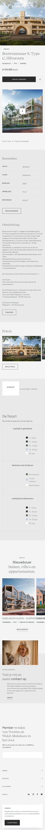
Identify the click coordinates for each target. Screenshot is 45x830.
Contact (10, 697)
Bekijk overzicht (22, 629)
